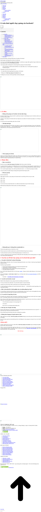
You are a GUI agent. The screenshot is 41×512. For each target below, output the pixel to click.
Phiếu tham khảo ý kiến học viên (8, 443)
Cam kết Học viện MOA (7, 440)
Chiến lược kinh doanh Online (8, 450)
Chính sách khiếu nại (6, 460)
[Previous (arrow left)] (0, 511)
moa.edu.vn (12, 429)
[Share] (1, 510)
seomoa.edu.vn (11, 467)
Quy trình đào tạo (5, 437)
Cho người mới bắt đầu (6, 378)
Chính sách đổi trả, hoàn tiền (7, 461)
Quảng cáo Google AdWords (7, 452)
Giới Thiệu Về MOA (6, 435)
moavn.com (8, 429)
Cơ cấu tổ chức (5, 436)
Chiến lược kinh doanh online (8, 379)
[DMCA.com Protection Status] (5, 432)
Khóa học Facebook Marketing (8, 382)
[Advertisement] (20, 412)
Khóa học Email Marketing (7, 383)
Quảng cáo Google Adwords (7, 381)
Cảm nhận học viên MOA (7, 441)
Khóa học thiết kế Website (7, 454)
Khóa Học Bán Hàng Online (7, 449)
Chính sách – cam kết (6, 458)
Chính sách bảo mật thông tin (7, 459)
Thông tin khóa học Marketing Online (9, 442)
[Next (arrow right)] (1, 511)
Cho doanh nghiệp (6, 377)
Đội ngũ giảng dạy (6, 439)
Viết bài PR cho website (7, 384)
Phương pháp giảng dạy (7, 438)
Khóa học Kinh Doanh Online (8, 448)
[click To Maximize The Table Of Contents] (1, 26)
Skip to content (2, 0)
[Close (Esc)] (0, 510)
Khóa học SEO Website (7, 380)
